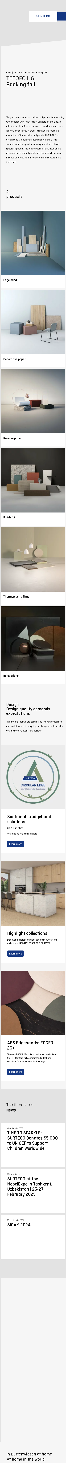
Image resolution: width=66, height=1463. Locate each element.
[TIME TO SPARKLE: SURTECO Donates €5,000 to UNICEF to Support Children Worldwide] (33, 1145)
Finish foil (29, 72)
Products (18, 72)
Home (9, 72)
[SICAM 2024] (33, 1237)
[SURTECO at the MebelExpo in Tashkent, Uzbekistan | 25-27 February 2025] (33, 1191)
